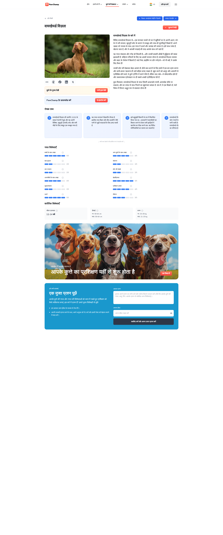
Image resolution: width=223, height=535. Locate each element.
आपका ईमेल (116, 308)
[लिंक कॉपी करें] (47, 82)
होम (88, 4)
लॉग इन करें (164, 4)
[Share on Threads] (53, 82)
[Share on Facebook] (60, 82)
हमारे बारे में (96, 4)
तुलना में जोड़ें (172, 27)
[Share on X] (73, 82)
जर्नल (134, 4)
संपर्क (124, 4)
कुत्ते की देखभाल (111, 4)
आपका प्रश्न (117, 289)
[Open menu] (175, 4)
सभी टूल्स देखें (101, 90)
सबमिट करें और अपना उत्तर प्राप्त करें (143, 321)
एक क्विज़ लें (166, 273)
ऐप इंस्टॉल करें (101, 100)
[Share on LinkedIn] (66, 82)
